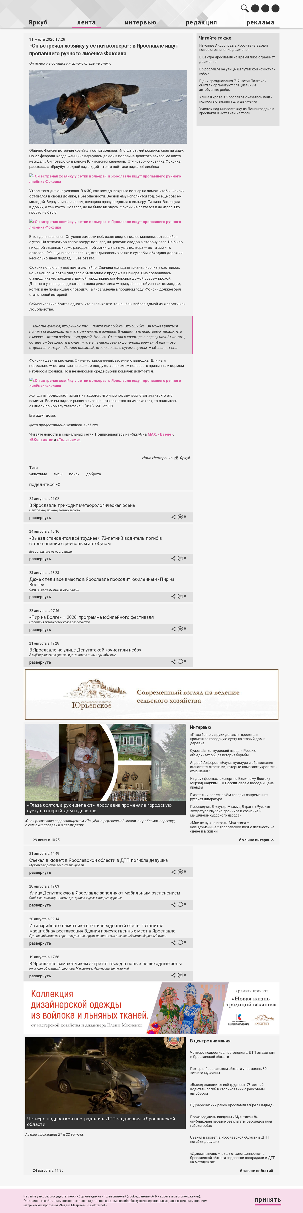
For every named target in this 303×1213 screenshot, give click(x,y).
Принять (268, 1199)
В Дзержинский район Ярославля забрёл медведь (232, 1105)
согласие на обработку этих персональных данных (142, 1201)
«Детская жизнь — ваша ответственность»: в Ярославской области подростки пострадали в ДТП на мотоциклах (232, 1157)
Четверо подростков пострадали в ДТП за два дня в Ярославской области (101, 1121)
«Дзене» (165, 434)
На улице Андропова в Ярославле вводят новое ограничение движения (233, 47)
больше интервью (256, 840)
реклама (260, 22)
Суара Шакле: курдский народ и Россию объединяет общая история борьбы (223, 753)
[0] (180, 517)
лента (86, 22)
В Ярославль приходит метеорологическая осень (82, 505)
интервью (140, 22)
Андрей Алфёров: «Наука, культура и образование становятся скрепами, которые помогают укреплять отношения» (233, 767)
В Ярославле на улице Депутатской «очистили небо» (237, 71)
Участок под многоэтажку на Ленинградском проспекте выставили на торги (236, 111)
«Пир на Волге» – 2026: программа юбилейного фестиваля (91, 617)
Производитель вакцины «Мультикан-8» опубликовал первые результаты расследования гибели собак (231, 1121)
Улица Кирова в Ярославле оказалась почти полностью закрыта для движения (235, 99)
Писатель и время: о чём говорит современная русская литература (229, 797)
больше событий (256, 1170)
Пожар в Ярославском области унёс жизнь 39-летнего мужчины (229, 1071)
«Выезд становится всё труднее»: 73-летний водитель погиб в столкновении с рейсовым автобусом (95, 541)
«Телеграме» (69, 439)
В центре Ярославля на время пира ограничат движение (237, 59)
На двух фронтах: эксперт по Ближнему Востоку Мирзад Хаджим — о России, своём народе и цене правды (232, 783)
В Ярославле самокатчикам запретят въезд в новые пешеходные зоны (105, 963)
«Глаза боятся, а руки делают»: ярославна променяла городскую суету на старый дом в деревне (99, 808)
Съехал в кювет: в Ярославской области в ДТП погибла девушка (98, 860)
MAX (152, 434)
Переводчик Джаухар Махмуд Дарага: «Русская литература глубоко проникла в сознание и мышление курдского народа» (230, 811)
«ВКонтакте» (41, 439)
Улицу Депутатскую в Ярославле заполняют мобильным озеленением (104, 893)
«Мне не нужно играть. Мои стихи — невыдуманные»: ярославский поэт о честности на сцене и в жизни (232, 827)
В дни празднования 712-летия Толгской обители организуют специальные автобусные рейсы (232, 85)
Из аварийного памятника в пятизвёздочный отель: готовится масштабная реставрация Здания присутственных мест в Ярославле (102, 928)
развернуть (40, 517)
